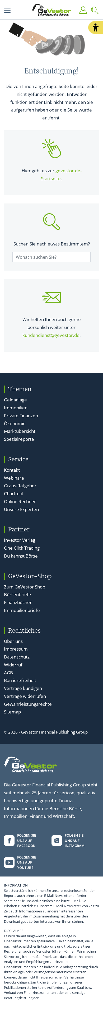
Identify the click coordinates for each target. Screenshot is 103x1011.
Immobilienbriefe (22, 610)
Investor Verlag (19, 540)
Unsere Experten (21, 509)
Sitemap (12, 712)
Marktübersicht (19, 431)
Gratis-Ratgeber (20, 486)
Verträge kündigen (23, 688)
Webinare (14, 478)
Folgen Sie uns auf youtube (26, 862)
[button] (95, 27)
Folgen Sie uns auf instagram (75, 840)
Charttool (13, 493)
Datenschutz (17, 657)
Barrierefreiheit (20, 680)
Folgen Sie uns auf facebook (26, 840)
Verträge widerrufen (25, 696)
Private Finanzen (21, 415)
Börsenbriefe (17, 594)
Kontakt (12, 470)
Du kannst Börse (21, 556)
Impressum (16, 649)
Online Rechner (20, 501)
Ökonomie (15, 423)
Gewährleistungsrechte (28, 704)
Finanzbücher (18, 602)
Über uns (13, 641)
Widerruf (13, 665)
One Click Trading (22, 548)
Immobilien (15, 408)
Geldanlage (15, 400)
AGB (8, 673)
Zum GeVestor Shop (24, 587)
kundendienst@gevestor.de (50, 335)
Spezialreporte (19, 439)
